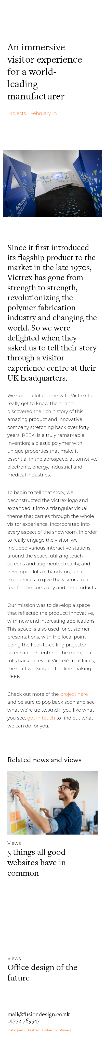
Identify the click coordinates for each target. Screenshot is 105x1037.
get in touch (41, 718)
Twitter (33, 1030)
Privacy (66, 1030)
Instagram (16, 1030)
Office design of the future (42, 972)
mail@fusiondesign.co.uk (38, 1014)
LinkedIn (49, 1030)
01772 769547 (23, 1020)
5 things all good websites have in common (36, 862)
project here (74, 694)
